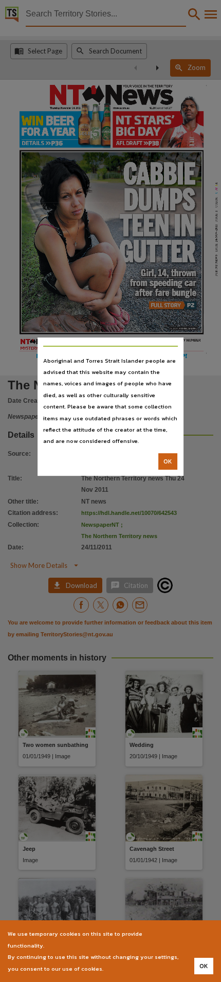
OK (167, 461)
